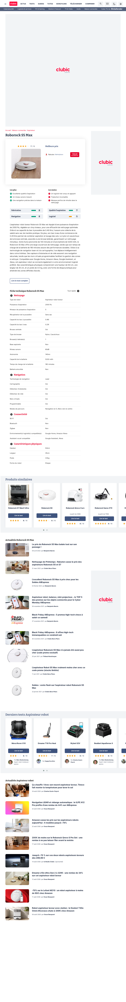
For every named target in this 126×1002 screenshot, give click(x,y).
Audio (79, 9)
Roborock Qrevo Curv (75, 508)
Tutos (50, 4)
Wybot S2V (75, 743)
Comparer (89, 4)
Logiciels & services (24, 9)
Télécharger (76, 4)
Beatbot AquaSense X (103, 743)
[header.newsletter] (107, 3)
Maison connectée (91, 9)
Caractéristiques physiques (28, 444)
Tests (31, 4)
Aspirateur (31, 130)
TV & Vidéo (69, 9)
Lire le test (18, 515)
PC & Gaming (39, 9)
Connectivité (20, 414)
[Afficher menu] (5, 4)
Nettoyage (19, 295)
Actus (23, 4)
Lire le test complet (19, 281)
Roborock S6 (46, 508)
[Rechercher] (100, 3)
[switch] (114, 4)
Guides (41, 4)
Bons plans (61, 4)
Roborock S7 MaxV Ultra (18, 508)
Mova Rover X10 (19, 743)
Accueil (8, 130)
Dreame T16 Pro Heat (47, 743)
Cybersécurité (9, 9)
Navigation (19, 374)
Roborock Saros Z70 (103, 508)
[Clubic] (13, 3)
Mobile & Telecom (54, 9)
